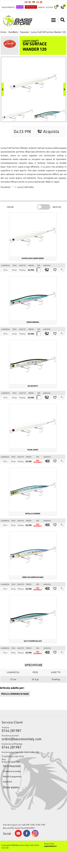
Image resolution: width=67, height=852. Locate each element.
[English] (30, 2)
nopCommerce (50, 846)
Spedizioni (7, 781)
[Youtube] (18, 836)
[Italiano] (26, 2)
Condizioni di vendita (12, 771)
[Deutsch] (33, 2)
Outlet (20, 7)
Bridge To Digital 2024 (11, 762)
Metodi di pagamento (12, 776)
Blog (4, 759)
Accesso (49, 7)
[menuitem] (33, 759)
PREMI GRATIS (30, 7)
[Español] (41, 2)
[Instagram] (35, 836)
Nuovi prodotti (8, 7)
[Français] (37, 2)
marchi (41, 7)
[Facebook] (26, 836)
